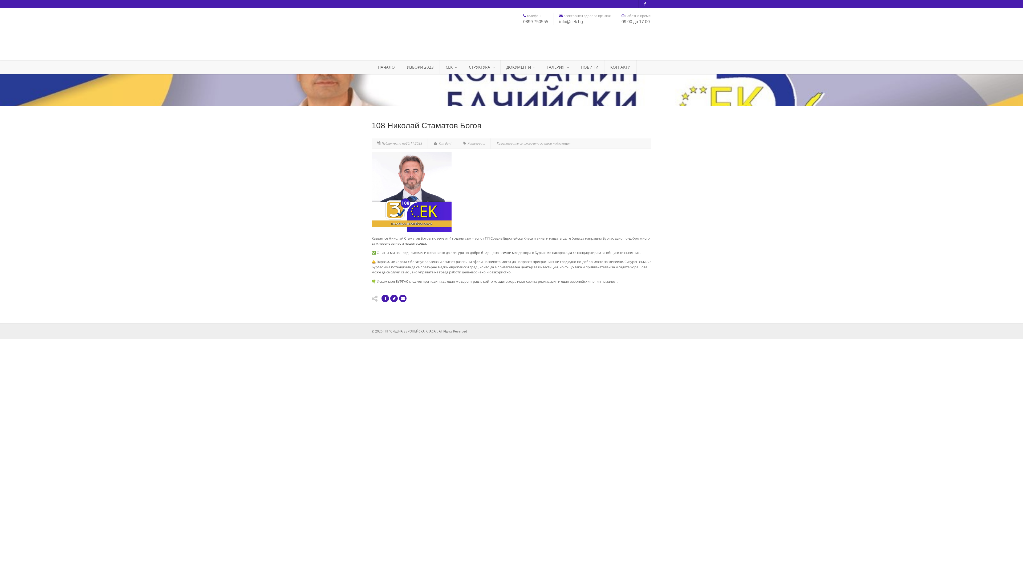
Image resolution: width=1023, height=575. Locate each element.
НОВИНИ (589, 67)
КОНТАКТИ (620, 67)
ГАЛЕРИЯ (556, 67)
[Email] (403, 298)
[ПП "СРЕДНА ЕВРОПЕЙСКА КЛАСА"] (416, 32)
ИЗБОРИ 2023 (420, 67)
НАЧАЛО (386, 67)
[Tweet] (394, 298)
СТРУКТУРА (479, 67)
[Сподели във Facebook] (385, 298)
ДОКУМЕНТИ (518, 67)
